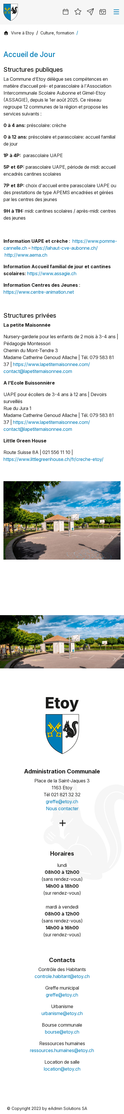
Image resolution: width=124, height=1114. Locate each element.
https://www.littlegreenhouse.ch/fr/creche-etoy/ (53, 459)
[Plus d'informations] (61, 823)
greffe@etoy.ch (62, 801)
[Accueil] (6, 33)
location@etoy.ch (62, 1069)
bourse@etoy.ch (62, 1032)
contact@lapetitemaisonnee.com (37, 371)
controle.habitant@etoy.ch (62, 976)
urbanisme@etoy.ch (62, 1013)
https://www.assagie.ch (51, 273)
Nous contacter (62, 808)
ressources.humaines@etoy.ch (62, 1050)
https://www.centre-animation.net (38, 292)
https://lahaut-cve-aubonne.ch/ (65, 248)
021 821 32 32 (65, 794)
